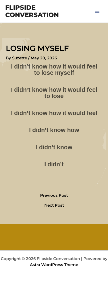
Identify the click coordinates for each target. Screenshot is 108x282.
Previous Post (54, 196)
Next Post (54, 205)
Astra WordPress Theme (54, 264)
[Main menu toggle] (97, 11)
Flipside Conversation (32, 11)
